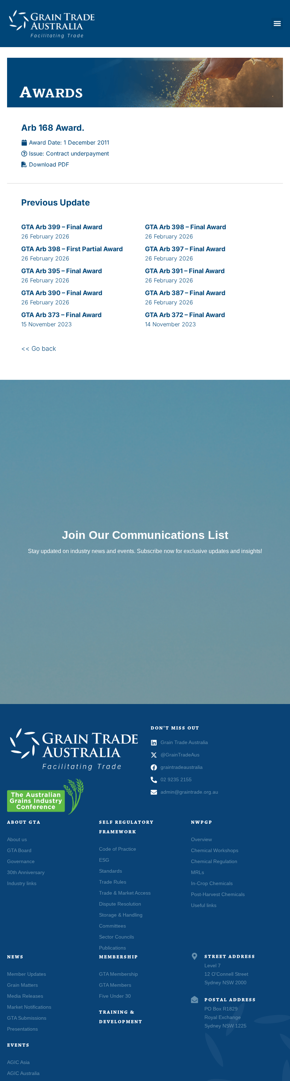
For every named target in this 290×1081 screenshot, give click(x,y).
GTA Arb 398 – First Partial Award (72, 249)
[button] (277, 23)
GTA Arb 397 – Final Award (185, 249)
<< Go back (38, 348)
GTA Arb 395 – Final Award (61, 271)
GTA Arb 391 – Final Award (185, 271)
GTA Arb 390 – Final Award (61, 293)
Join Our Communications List (145, 535)
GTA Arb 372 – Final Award (185, 315)
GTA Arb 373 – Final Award (61, 315)
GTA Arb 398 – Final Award (185, 227)
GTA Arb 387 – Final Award (185, 293)
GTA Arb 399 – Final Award (61, 227)
